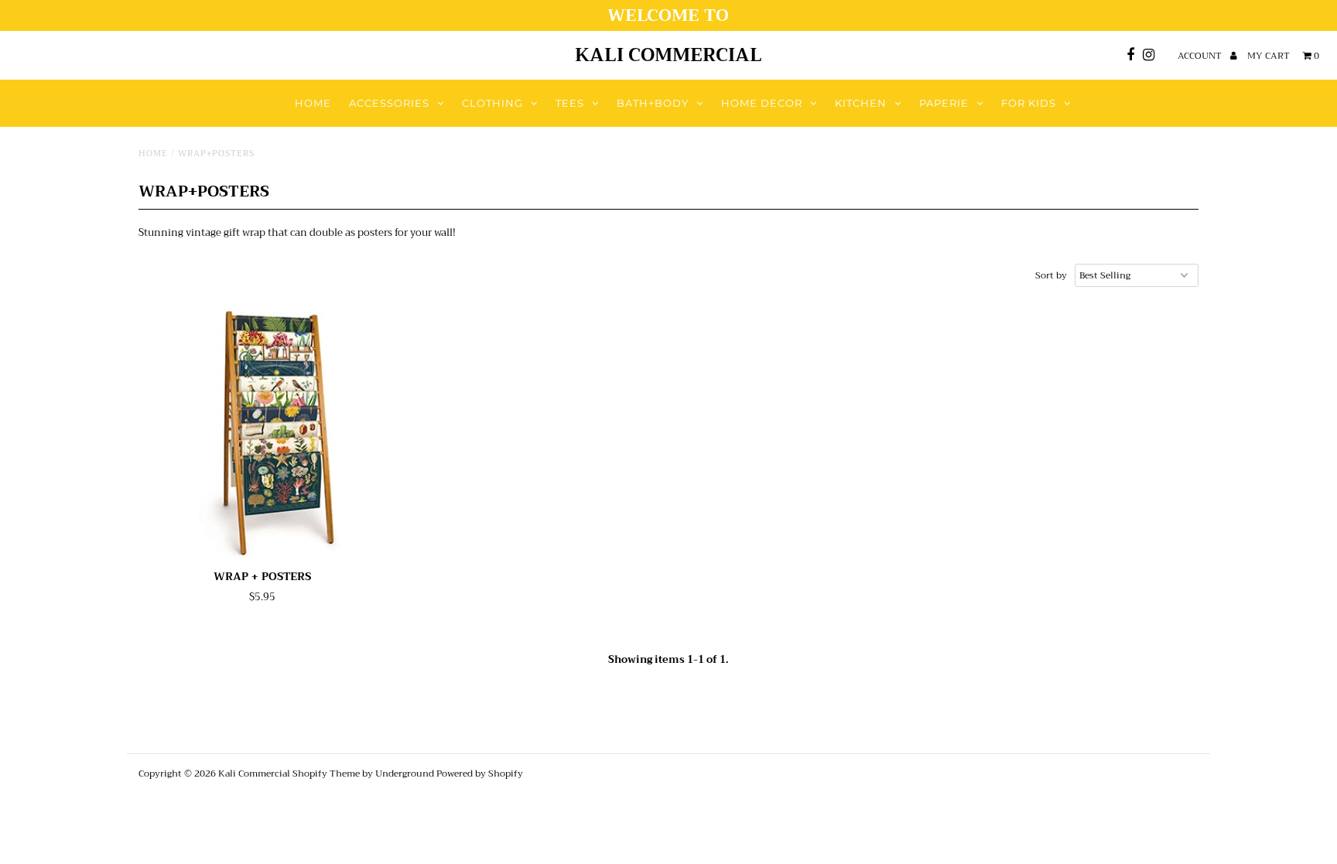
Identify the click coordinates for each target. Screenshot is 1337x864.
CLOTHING (492, 103)
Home (153, 153)
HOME (313, 103)
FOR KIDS (1028, 103)
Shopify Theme (326, 773)
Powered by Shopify (479, 773)
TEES (570, 103)
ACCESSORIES (389, 103)
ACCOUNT (1201, 55)
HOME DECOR (761, 103)
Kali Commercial (668, 55)
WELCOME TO (668, 15)
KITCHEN (861, 103)
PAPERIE (944, 103)
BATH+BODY (653, 103)
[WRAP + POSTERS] (262, 435)
